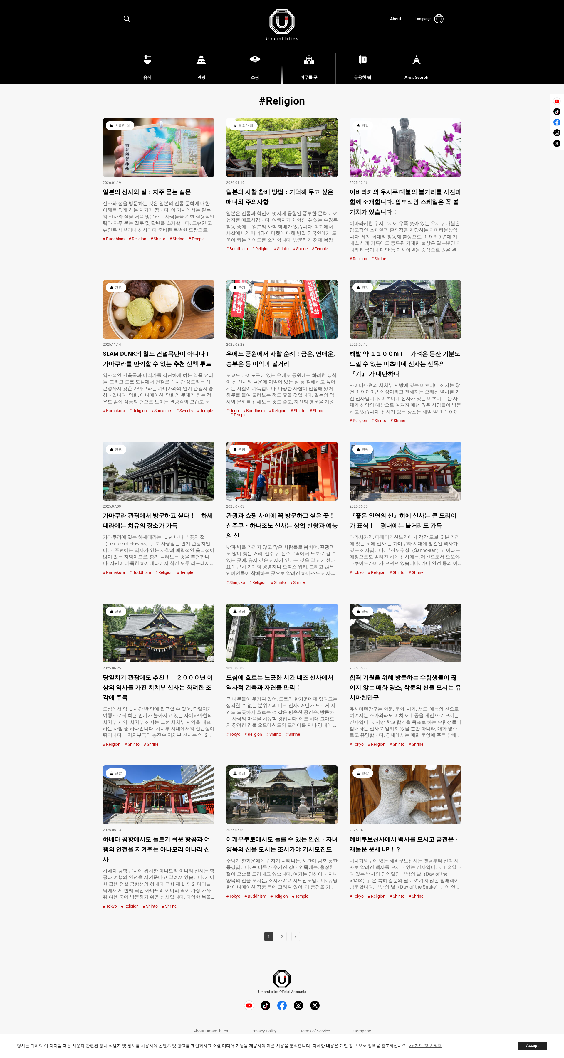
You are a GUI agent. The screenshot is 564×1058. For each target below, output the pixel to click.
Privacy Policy (264, 1031)
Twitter (556, 143)
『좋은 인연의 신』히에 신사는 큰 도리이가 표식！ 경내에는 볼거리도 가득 (403, 520)
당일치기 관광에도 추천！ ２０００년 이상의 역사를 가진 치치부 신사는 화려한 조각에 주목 (158, 687)
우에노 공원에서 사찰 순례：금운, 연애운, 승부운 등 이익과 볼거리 (280, 358)
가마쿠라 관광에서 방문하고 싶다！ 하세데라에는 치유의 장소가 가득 (158, 520)
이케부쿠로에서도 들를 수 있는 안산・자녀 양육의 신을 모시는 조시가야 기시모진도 (282, 844)
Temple (198, 239)
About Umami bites (210, 1031)
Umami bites (282, 25)
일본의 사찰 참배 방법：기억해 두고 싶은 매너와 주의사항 (279, 196)
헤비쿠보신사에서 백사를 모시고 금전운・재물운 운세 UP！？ (405, 844)
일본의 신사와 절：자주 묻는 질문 (147, 191)
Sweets (186, 411)
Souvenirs (163, 411)
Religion (139, 239)
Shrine (178, 239)
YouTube (556, 101)
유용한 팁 (122, 126)
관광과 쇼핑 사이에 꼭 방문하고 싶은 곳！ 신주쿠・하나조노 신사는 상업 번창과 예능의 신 (282, 525)
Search (126, 18)
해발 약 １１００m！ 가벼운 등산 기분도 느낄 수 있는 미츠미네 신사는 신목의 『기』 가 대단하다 (405, 363)
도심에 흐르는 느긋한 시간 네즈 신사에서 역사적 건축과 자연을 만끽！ (279, 682)
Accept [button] (532, 1046)
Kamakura (115, 411)
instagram (556, 132)
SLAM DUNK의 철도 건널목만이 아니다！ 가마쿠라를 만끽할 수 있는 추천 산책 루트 (157, 358)
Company (362, 1031)
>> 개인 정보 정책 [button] (425, 1045)
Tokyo (358, 572)
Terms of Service (315, 1031)
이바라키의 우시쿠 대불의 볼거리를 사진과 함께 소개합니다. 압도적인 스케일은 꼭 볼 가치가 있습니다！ (405, 201)
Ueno (234, 411)
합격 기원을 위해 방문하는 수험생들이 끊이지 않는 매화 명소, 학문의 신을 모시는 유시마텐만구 (405, 687)
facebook (556, 122)
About (395, 18)
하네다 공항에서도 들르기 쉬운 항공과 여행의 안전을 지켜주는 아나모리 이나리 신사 (156, 849)
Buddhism (115, 239)
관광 (365, 126)
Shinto (159, 239)
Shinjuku (237, 582)
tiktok (556, 111)
